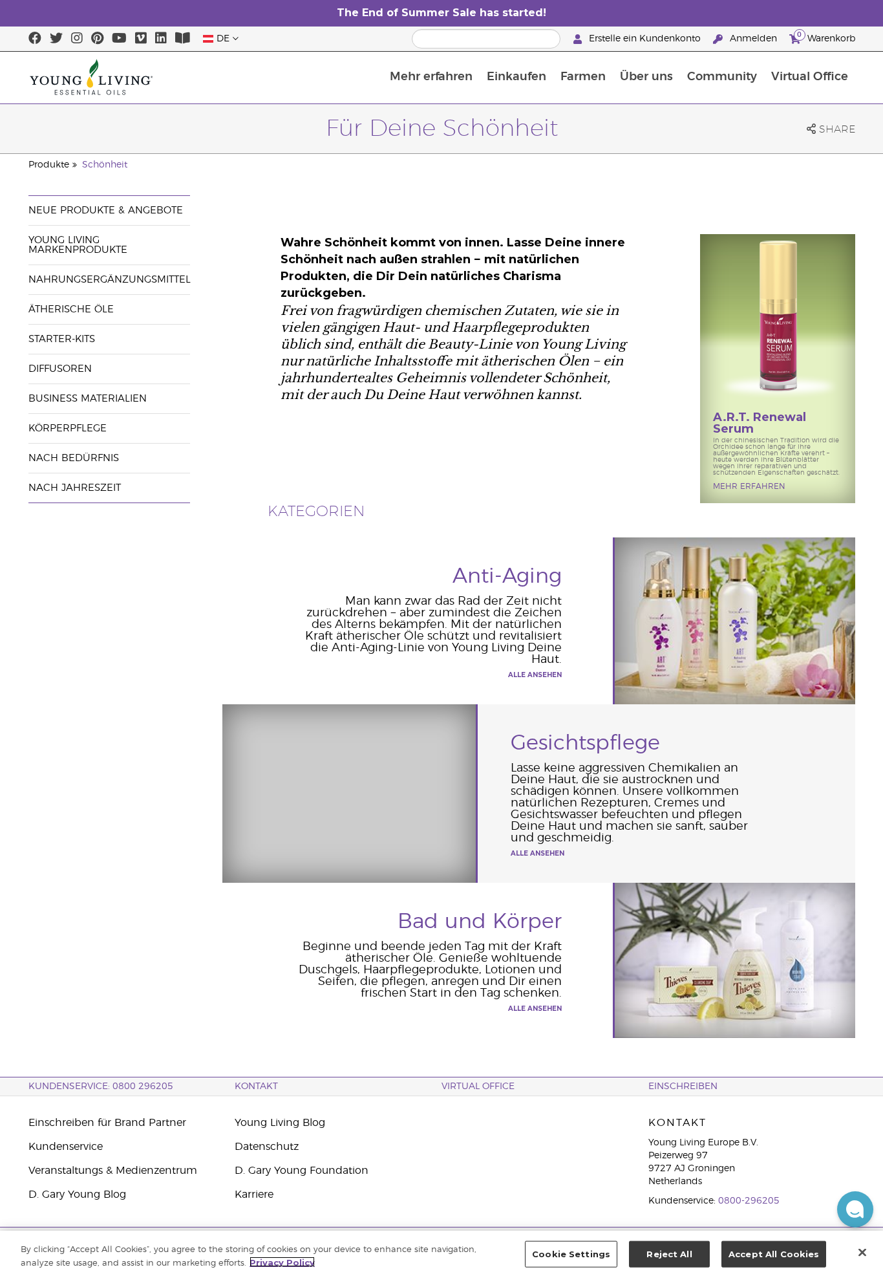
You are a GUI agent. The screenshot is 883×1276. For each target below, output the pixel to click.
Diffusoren (60, 369)
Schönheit (104, 164)
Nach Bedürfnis (73, 458)
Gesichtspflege (585, 743)
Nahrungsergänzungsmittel (109, 280)
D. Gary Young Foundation (301, 1170)
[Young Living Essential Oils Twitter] (56, 39)
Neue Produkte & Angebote (105, 210)
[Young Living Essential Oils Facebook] (34, 39)
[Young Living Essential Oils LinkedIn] (161, 39)
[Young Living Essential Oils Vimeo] (141, 39)
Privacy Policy (282, 1262)
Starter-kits (61, 339)
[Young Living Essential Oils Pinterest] (97, 39)
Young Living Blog (280, 1123)
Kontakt (256, 1086)
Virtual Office (809, 77)
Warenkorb (826, 37)
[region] (441, 1253)
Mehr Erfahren (749, 486)
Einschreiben (683, 1086)
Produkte (48, 164)
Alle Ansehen (535, 675)
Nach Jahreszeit (74, 488)
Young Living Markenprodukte (77, 245)
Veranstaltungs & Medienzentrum (112, 1170)
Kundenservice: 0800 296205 (100, 1086)
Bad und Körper (480, 921)
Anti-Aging (507, 576)
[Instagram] (77, 39)
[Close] (862, 1252)
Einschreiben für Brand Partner (107, 1123)
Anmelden (753, 38)
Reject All (669, 1254)
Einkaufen (516, 77)
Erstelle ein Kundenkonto (644, 38)
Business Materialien (87, 399)
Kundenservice (65, 1146)
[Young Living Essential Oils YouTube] (119, 39)
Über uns (646, 77)
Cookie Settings (571, 1254)
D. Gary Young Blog (77, 1194)
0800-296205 (749, 1201)
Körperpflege (67, 428)
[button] (855, 1209)
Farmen (583, 77)
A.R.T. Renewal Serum (759, 423)
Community (722, 77)
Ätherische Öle (71, 309)
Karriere (254, 1194)
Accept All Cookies (774, 1254)
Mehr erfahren (431, 77)
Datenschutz (267, 1146)
